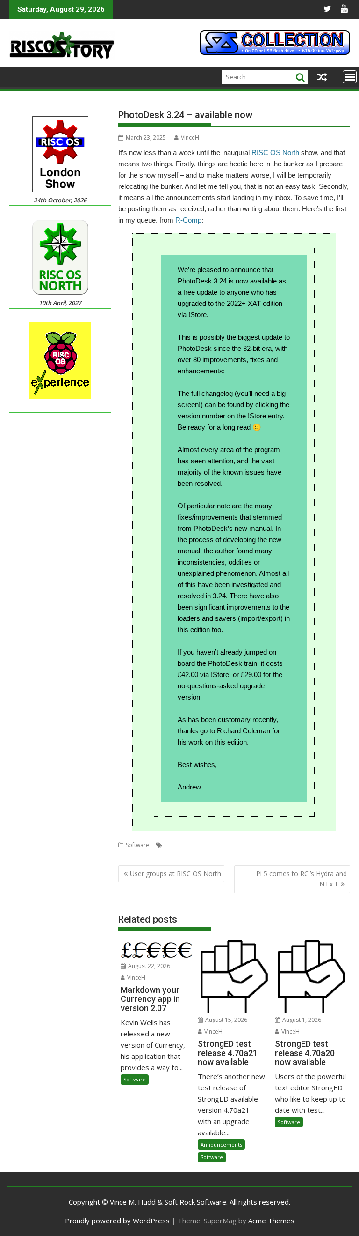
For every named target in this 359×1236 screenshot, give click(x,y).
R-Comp (188, 220)
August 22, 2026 (148, 966)
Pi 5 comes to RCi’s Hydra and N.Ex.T (301, 878)
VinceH (190, 137)
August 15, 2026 (225, 1020)
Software (137, 845)
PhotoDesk (179, 845)
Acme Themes (271, 1220)
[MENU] (350, 76)
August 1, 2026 (301, 1020)
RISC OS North (275, 152)
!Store (197, 315)
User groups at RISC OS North (175, 873)
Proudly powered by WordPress (117, 1220)
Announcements (221, 1144)
